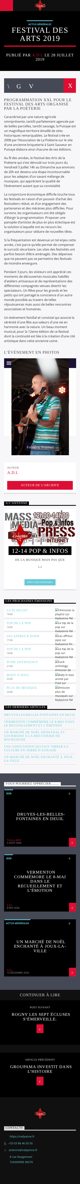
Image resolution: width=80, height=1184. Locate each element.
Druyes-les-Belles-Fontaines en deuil (40, 714)
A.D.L (37, 55)
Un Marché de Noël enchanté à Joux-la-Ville (39, 758)
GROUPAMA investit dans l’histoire (41, 1069)
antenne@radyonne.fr (23, 1150)
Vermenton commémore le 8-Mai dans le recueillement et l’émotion (39, 723)
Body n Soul (18, 675)
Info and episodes (40, 582)
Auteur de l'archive (40, 485)
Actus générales (39, 24)
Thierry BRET (14, 840)
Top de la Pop (19, 623)
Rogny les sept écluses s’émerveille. (41, 1016)
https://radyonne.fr (22, 1136)
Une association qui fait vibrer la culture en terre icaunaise (36, 748)
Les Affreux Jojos (23, 636)
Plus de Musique (22, 687)
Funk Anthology (22, 662)
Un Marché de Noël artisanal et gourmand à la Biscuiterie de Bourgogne (34, 736)
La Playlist (17, 610)
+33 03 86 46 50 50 (21, 1143)
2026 (8, 793)
